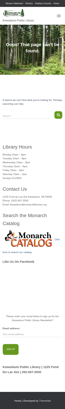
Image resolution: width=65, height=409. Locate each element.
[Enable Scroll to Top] (58, 402)
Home (56, 3)
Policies (29, 3)
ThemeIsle (45, 400)
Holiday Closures (43, 3)
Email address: (11, 328)
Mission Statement (14, 3)
